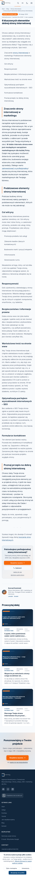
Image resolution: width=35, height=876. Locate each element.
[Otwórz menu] (31, 3)
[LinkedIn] (12, 789)
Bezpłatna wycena (16, 563)
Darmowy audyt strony (9, 836)
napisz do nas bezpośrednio (19, 762)
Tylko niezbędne (11, 868)
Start (3, 9)
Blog (7, 9)
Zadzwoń (18, 568)
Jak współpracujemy (8, 819)
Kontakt (16, 596)
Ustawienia (25, 868)
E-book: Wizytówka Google (10, 839)
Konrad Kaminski (14, 588)
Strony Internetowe (16, 9)
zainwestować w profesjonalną (15, 168)
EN (22, 3)
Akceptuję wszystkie (17, 873)
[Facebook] (3, 789)
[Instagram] (8, 789)
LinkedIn (10, 596)
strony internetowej (20, 53)
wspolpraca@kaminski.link (10, 849)
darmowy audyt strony (17, 575)
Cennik (4, 816)
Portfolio (4, 813)
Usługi (3, 810)
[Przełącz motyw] (27, 3)
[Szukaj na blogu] (18, 3)
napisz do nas (17, 572)
